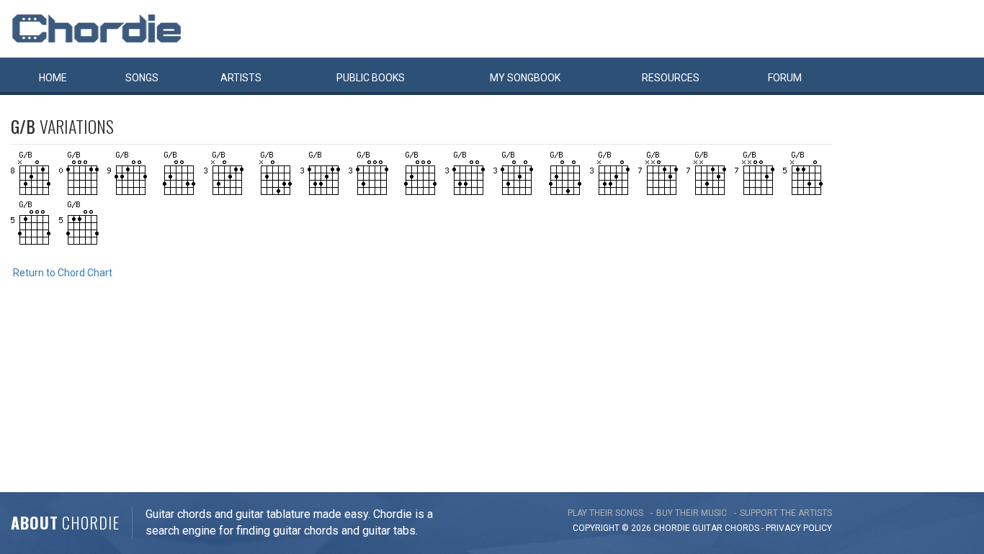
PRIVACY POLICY (799, 528)
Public (370, 77)
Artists (240, 77)
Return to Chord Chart (62, 272)
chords (742, 528)
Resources (670, 77)
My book (525, 77)
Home (53, 77)
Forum (785, 77)
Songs (141, 77)
